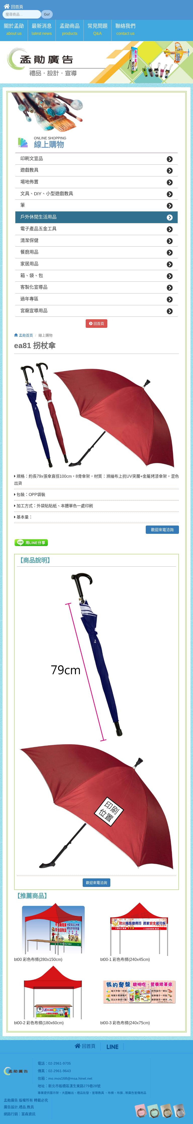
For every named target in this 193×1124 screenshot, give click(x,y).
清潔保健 (29, 240)
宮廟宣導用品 (33, 310)
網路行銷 (11, 1114)
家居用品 (29, 263)
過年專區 (29, 298)
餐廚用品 (29, 252)
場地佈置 (29, 181)
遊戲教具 (29, 170)
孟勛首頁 (26, 335)
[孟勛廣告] (16, 1070)
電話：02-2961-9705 (54, 1063)
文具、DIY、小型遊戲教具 (46, 193)
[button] (14, 30)
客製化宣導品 (33, 287)
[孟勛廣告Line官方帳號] (112, 1046)
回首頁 (17, 7)
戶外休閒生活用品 (38, 217)
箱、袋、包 (31, 275)
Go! (47, 14)
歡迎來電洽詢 (162, 530)
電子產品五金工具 (38, 228)
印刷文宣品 (31, 158)
